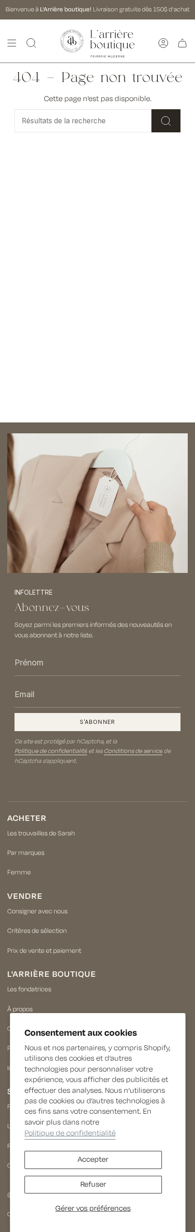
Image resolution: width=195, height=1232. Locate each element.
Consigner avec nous (37, 911)
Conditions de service (133, 751)
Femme (19, 872)
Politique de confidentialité (70, 1133)
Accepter (93, 1159)
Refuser (93, 1184)
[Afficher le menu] (12, 43)
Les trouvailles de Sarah (41, 833)
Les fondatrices (29, 989)
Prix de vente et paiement (44, 951)
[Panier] (182, 43)
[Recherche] (165, 120)
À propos (20, 1009)
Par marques (25, 853)
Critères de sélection (37, 931)
